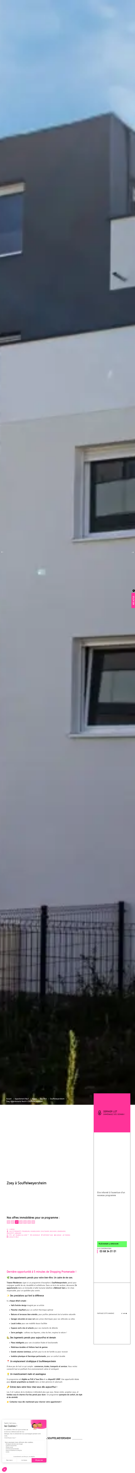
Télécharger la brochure (108, 1244)
